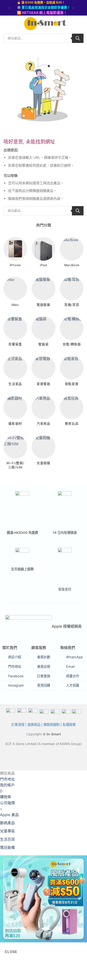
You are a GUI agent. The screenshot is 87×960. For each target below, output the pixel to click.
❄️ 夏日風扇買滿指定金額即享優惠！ (43, 7)
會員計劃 (43, 657)
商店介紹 (14, 657)
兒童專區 (7, 831)
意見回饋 (43, 685)
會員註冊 (43, 666)
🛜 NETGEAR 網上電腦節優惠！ (42, 12)
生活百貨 (7, 839)
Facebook (16, 676)
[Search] (78, 38)
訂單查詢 (43, 676)
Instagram (16, 685)
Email (70, 666)
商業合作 (72, 676)
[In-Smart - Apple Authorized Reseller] (45, 24)
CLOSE (11, 952)
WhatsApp (74, 657)
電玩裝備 (7, 847)
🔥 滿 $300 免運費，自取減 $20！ (41, 2)
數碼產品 (7, 823)
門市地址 (14, 666)
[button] (6, 23)
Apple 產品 (9, 814)
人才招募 (72, 685)
